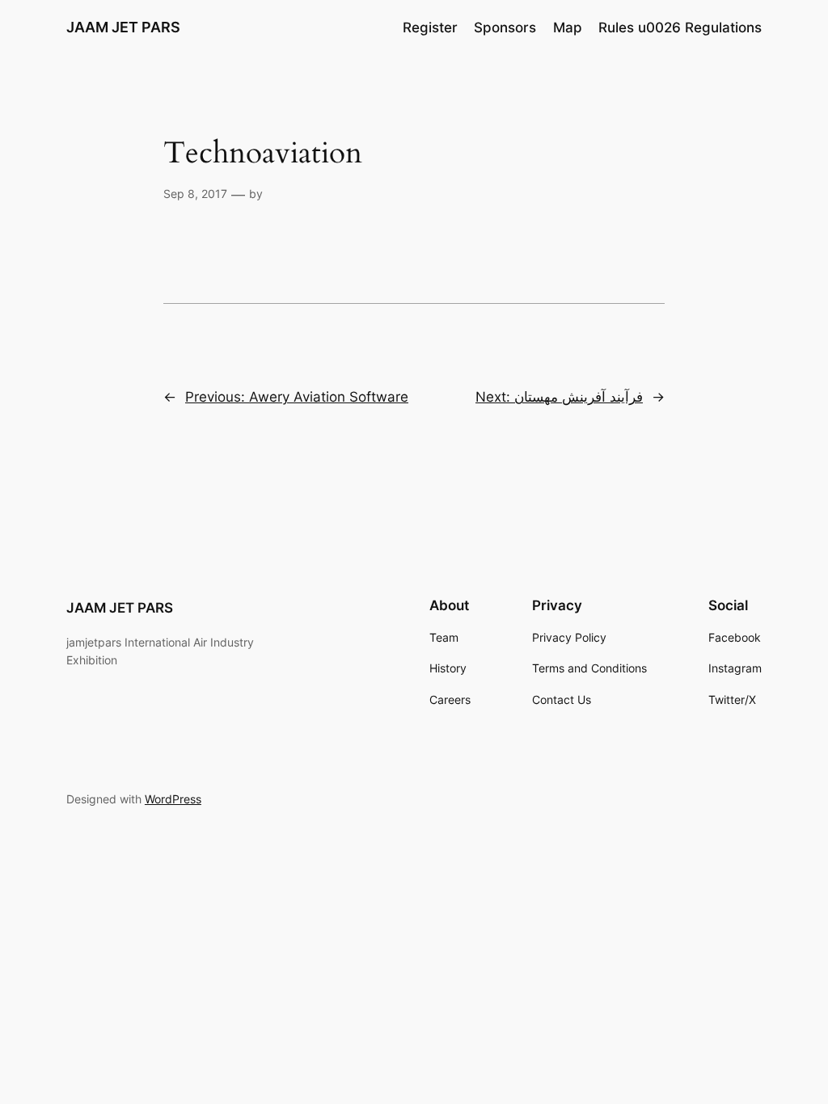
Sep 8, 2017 (195, 193)
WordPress (173, 799)
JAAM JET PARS (123, 27)
